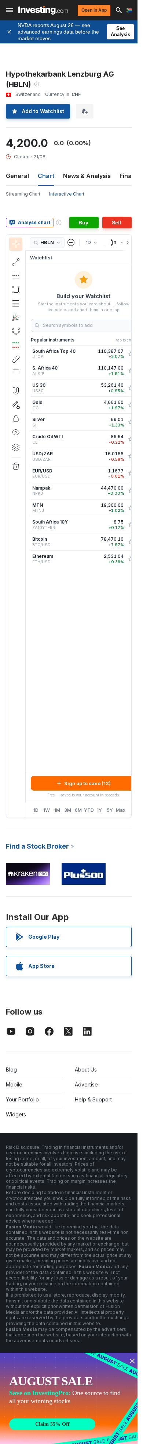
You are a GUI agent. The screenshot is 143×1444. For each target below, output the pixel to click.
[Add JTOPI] (131, 354)
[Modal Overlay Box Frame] (69, 1398)
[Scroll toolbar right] (126, 243)
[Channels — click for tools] (15, 275)
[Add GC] (131, 405)
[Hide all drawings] (15, 432)
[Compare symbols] (71, 242)
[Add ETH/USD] (131, 559)
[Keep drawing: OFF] (15, 404)
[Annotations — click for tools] (15, 372)
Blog (11, 1069)
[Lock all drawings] (15, 418)
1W (46, 810)
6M (78, 810)
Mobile (14, 1084)
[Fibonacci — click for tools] (15, 303)
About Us (86, 1069)
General (17, 175)
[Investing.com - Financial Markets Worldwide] (43, 10)
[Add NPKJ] (131, 491)
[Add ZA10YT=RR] (131, 525)
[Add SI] (131, 422)
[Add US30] (131, 388)
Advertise (86, 1084)
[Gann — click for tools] (15, 317)
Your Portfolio (22, 1099)
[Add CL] (131, 439)
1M (57, 810)
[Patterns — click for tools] (15, 331)
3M (67, 810)
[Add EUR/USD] (131, 473)
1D (35, 810)
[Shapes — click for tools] (15, 289)
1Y (99, 810)
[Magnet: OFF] (15, 390)
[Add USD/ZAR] (131, 456)
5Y (110, 810)
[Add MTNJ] (131, 508)
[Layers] (15, 447)
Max (120, 810)
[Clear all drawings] (15, 466)
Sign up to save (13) (87, 783)
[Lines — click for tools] (15, 262)
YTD (89, 810)
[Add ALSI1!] (131, 371)
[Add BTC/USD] (131, 542)
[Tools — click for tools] (15, 359)
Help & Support (93, 1099)
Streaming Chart (23, 194)
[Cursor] (15, 244)
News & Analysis (87, 175)
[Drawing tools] (27, 526)
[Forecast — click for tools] (15, 345)
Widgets (16, 1114)
